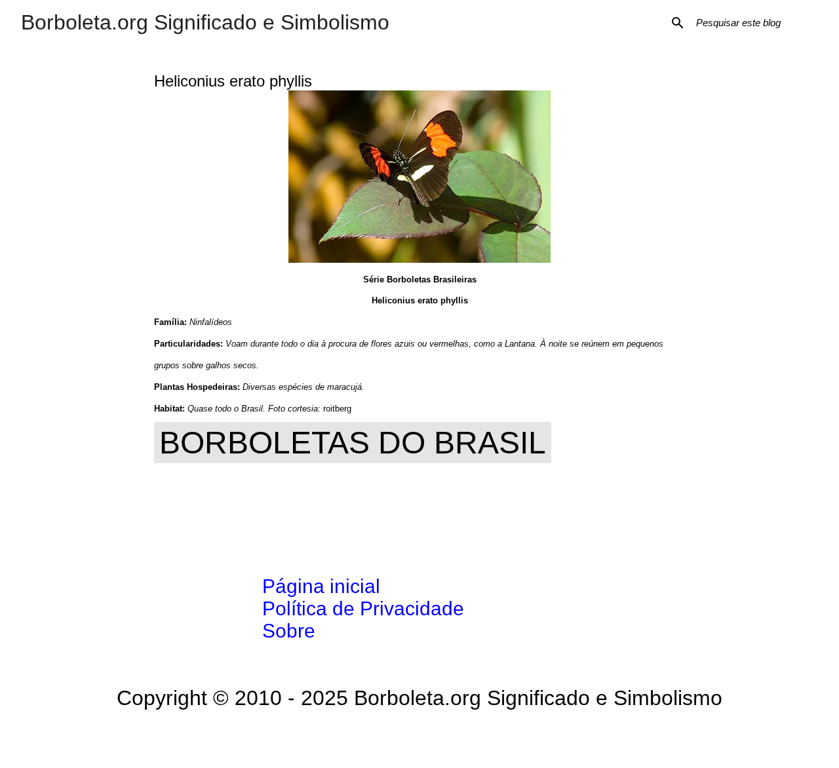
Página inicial (321, 586)
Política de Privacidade (363, 608)
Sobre (288, 631)
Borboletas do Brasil (352, 442)
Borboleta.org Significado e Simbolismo (205, 22)
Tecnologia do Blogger (428, 739)
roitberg (337, 408)
